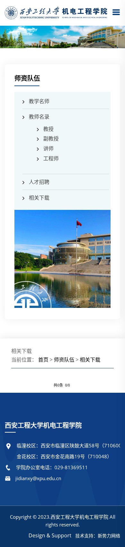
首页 (43, 359)
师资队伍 (64, 359)
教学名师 (39, 101)
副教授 (51, 138)
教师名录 (39, 116)
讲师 (48, 148)
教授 (48, 128)
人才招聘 (39, 181)
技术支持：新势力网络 (97, 536)
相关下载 (39, 197)
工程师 (51, 158)
